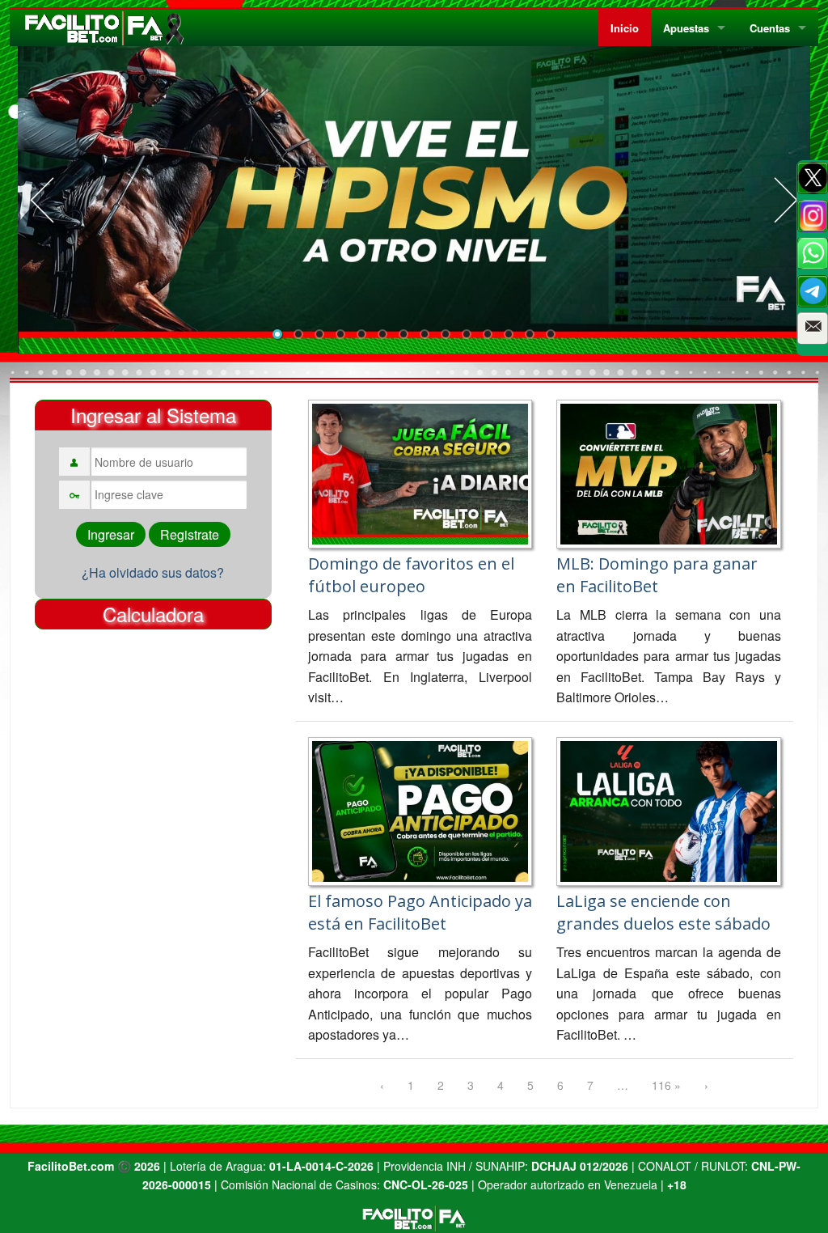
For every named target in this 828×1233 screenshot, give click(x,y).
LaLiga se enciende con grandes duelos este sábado (663, 912)
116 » (666, 1085)
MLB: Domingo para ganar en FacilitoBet (657, 575)
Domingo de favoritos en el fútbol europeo (411, 575)
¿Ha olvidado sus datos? (153, 572)
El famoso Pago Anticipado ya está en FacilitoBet (420, 912)
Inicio (624, 28)
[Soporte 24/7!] (812, 291)
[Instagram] (812, 216)
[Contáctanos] (812, 328)
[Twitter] (812, 178)
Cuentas (770, 28)
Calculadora (153, 614)
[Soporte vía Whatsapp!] (812, 253)
